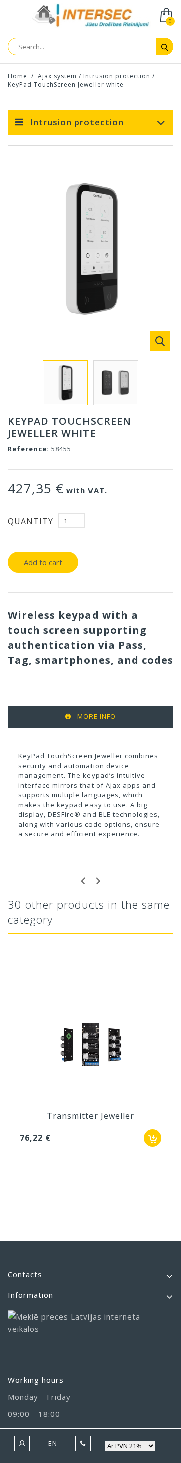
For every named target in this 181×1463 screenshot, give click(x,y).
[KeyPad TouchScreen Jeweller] (65, 382)
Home (17, 76)
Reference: (28, 448)
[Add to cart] (152, 1138)
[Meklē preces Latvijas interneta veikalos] (90, 1338)
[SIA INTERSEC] (90, 16)
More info (96, 716)
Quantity (30, 521)
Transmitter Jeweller (90, 1115)
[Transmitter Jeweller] (90, 1045)
